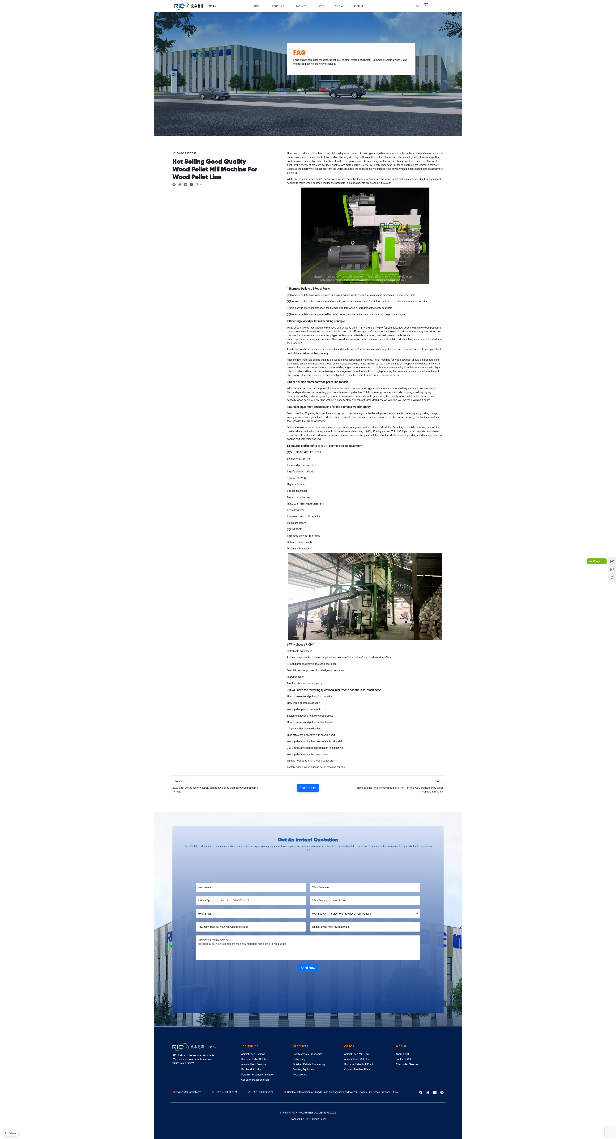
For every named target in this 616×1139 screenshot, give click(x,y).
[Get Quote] (612, 561)
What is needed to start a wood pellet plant (311, 760)
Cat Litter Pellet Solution (255, 1079)
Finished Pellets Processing (309, 1064)
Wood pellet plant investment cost (306, 709)
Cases (321, 6)
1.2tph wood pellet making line (304, 728)
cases (349, 1046)
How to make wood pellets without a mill (310, 722)
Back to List (308, 788)
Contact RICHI (403, 1059)
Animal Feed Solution (253, 1054)
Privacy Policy (318, 1119)
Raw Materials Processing (307, 1054)
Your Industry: (319, 913)
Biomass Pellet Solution (254, 1059)
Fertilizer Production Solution (257, 1074)
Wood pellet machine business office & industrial (314, 741)
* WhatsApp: (205, 900)
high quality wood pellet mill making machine (356, 153)
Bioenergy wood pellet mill (306, 321)
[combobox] (222, 900)
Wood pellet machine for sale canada (307, 754)
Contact (358, 6)
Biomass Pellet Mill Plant (358, 1064)
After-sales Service (407, 1064)
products (300, 1046)
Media (339, 6)
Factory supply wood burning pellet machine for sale (316, 767)
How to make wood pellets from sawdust (310, 696)
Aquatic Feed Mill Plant (357, 1059)
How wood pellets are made (303, 702)
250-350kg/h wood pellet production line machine (315, 747)
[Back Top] (612, 578)
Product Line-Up (299, 1119)
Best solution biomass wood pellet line (313, 382)
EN (425, 6)
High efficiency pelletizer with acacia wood (311, 734)
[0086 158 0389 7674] (612, 569)
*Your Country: (320, 900)
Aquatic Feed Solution (253, 1064)
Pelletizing (299, 1059)
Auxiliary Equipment (304, 1069)
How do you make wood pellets (304, 153)
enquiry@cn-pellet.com (188, 1092)
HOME (257, 6)
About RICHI (403, 1054)
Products (300, 6)
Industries (277, 6)
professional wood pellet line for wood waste (319, 179)
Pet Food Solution (251, 1069)
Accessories (300, 1074)
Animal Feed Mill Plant (356, 1054)
